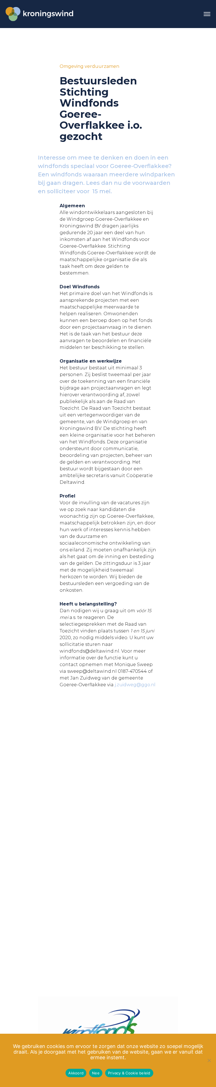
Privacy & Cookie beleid (129, 1073)
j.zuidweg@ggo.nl (135, 684)
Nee (96, 1073)
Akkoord (76, 1073)
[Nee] (209, 1060)
